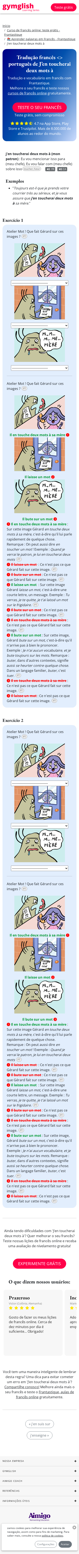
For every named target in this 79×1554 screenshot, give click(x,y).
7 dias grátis (39, 809)
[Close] (72, 725)
